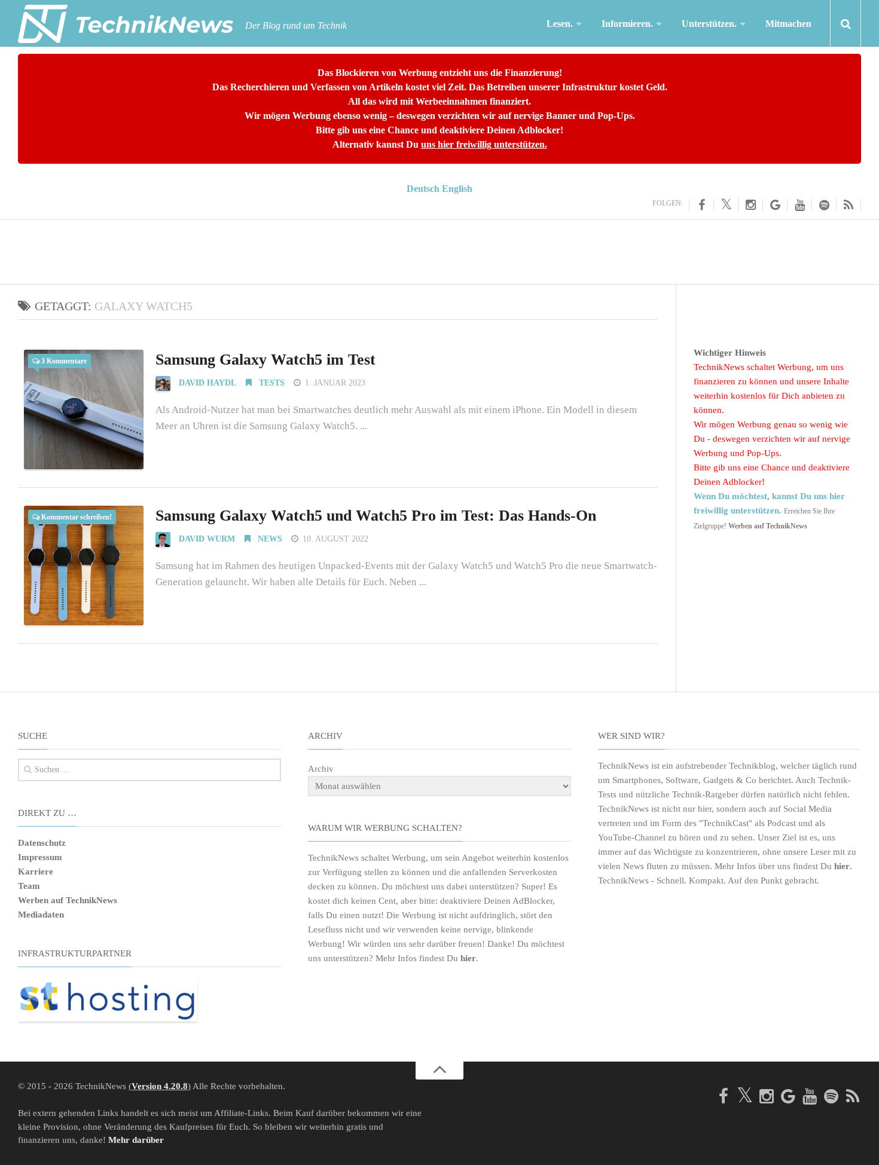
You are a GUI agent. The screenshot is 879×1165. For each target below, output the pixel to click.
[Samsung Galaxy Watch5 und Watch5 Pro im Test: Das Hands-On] (84, 565)
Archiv (321, 768)
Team (29, 886)
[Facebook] (701, 205)
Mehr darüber (136, 1140)
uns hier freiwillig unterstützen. (484, 144)
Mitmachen (788, 24)
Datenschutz (42, 843)
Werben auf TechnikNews (67, 900)
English (457, 189)
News (268, 538)
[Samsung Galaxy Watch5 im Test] (84, 409)
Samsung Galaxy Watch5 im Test (265, 359)
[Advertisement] (439, 250)
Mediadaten (41, 914)
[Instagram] (750, 205)
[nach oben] (439, 1071)
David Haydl (207, 382)
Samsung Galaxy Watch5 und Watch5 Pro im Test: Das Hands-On (375, 515)
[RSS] (849, 205)
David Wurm (207, 538)
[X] (726, 204)
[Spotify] (824, 205)
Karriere (35, 871)
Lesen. (560, 24)
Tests (271, 382)
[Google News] (775, 205)
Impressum (40, 857)
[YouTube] (800, 205)
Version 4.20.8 (160, 1086)
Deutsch (423, 189)
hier (468, 958)
